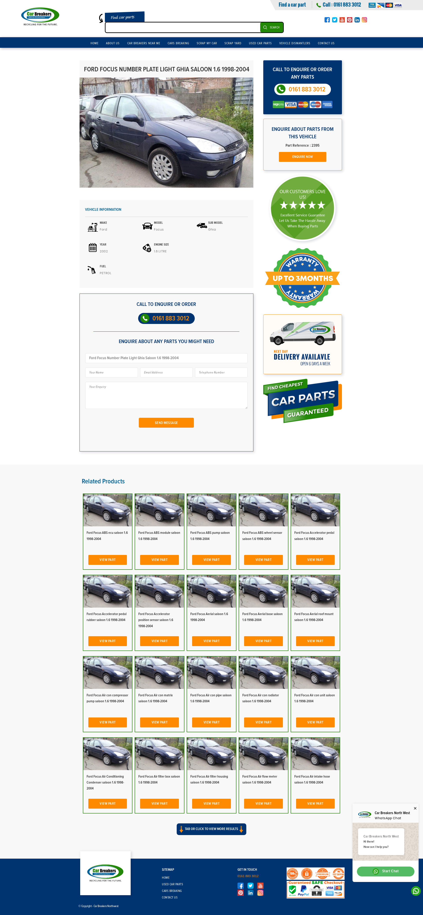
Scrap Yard (232, 43)
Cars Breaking (178, 43)
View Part (108, 560)
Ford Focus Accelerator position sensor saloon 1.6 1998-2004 (155, 620)
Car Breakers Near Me (143, 43)
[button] (211, 833)
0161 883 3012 (347, 4)
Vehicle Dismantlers (294, 43)
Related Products (103, 481)
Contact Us (326, 43)
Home (94, 43)
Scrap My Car (207, 43)
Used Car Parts (260, 43)
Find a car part (292, 4)
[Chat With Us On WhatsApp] (415, 892)
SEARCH (275, 27)
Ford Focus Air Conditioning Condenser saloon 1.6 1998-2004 (105, 782)
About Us (113, 43)
